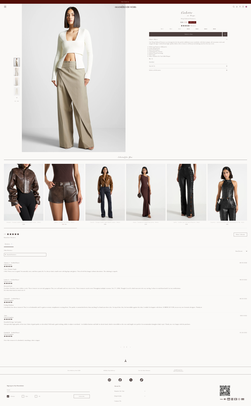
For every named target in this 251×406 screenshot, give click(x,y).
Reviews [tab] (7, 244)
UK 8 (179, 29)
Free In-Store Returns (144, 370)
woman (12, 396)
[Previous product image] (17, 56)
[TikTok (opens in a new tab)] (141, 379)
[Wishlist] (237, 7)
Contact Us (117, 401)
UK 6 (171, 29)
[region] (125, 196)
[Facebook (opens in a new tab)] (120, 379)
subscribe (82, 396)
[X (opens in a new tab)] (130, 379)
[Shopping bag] (243, 7)
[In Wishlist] (225, 34)
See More (151, 61)
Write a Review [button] (240, 234)
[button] (5, 6)
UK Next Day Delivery (109, 370)
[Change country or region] (246, 7)
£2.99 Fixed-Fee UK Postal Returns (178, 370)
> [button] (130, 347)
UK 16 (214, 29)
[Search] (234, 7)
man (26, 396)
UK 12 (197, 29)
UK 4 (162, 29)
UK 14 (205, 29)
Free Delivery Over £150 (74, 370)
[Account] (240, 7)
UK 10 (188, 29)
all (39, 396)
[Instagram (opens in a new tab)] (109, 379)
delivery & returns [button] (155, 70)
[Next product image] (17, 98)
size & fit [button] (152, 66)
